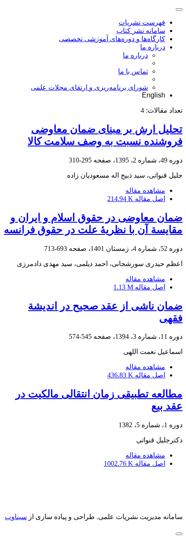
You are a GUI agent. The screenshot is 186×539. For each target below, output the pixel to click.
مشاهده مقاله (145, 190)
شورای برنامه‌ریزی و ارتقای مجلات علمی (89, 87)
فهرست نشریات (142, 22)
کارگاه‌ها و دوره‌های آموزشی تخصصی (112, 38)
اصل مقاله (136, 198)
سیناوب (16, 516)
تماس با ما (133, 71)
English (153, 95)
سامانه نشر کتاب (140, 30)
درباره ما (152, 47)
